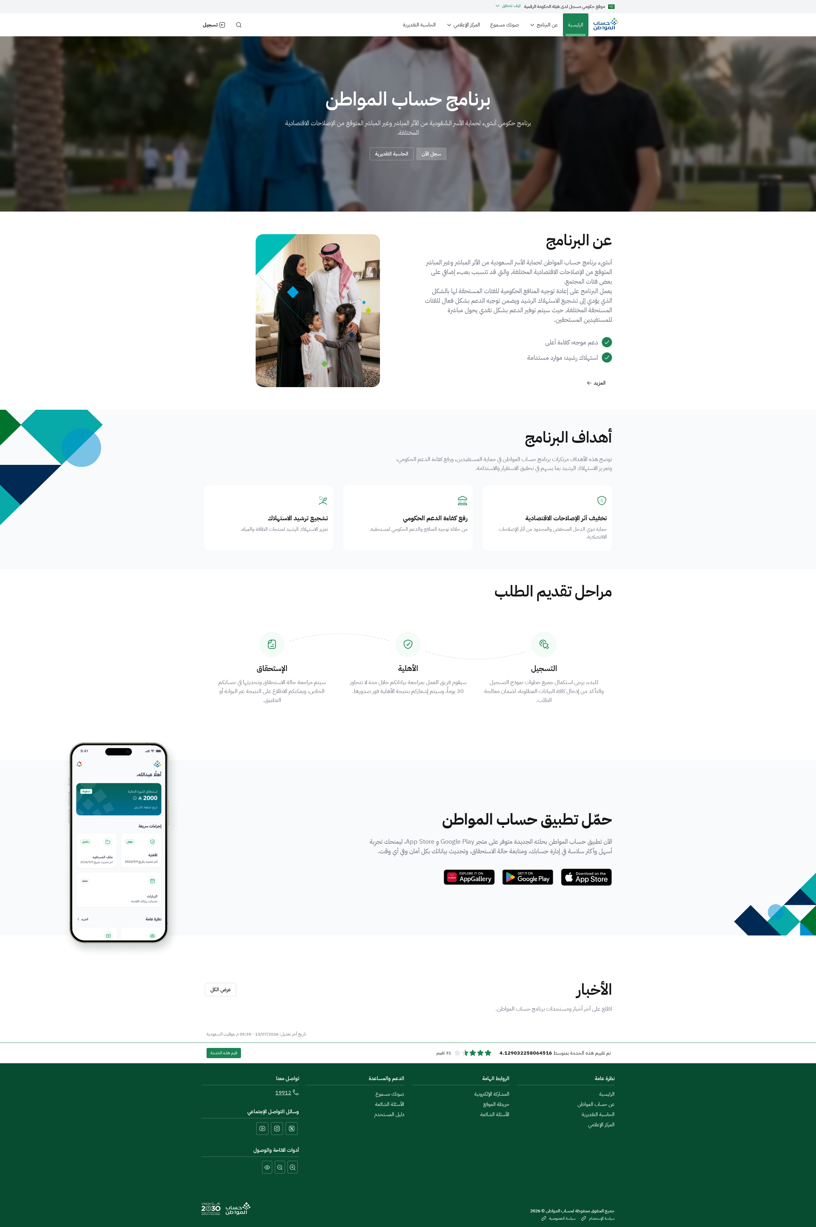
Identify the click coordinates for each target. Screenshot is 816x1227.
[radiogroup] (473, 1053)
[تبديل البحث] (239, 25)
